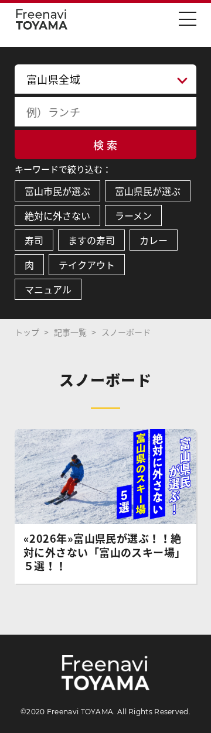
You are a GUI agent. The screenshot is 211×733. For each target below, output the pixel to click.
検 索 (105, 145)
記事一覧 (70, 332)
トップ (27, 332)
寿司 (34, 240)
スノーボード (126, 332)
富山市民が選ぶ (57, 191)
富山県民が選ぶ (148, 191)
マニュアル (48, 289)
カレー (153, 240)
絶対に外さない (57, 215)
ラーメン (133, 215)
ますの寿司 (91, 240)
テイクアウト (87, 265)
